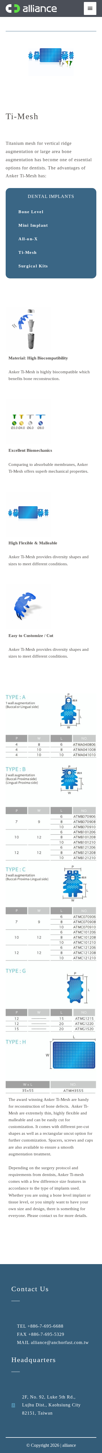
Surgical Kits (33, 266)
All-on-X (28, 239)
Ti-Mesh (27, 252)
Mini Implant (33, 225)
